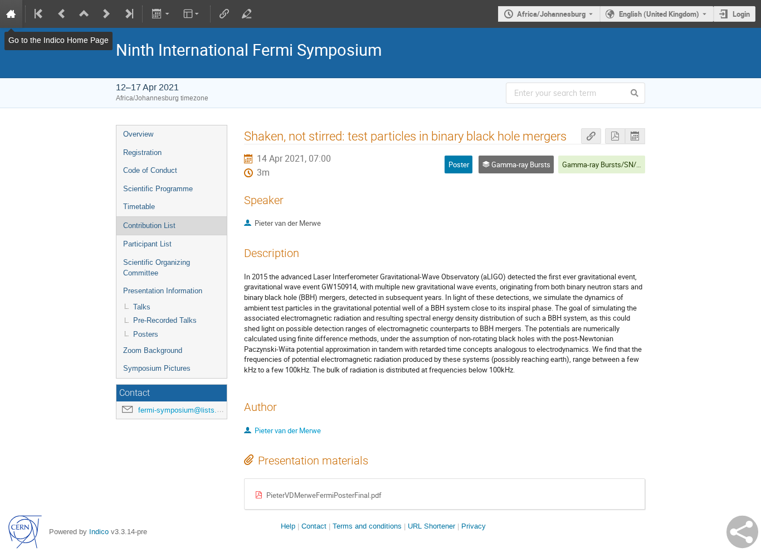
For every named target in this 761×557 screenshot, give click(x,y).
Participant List (147, 244)
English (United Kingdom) (659, 14)
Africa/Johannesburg (551, 14)
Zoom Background (152, 350)
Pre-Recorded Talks (165, 320)
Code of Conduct (150, 170)
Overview (138, 134)
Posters (145, 334)
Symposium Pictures (157, 368)
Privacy (473, 526)
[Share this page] (742, 532)
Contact (313, 526)
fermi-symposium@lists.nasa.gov (192, 410)
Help (288, 526)
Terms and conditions (367, 526)
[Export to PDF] (615, 136)
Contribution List (149, 225)
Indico (99, 531)
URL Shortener (431, 526)
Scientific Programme (158, 189)
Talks (141, 307)
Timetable (139, 206)
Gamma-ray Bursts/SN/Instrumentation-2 (627, 164)
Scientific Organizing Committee (156, 267)
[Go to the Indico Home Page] (11, 14)
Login (741, 14)
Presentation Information (162, 291)
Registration (142, 152)
